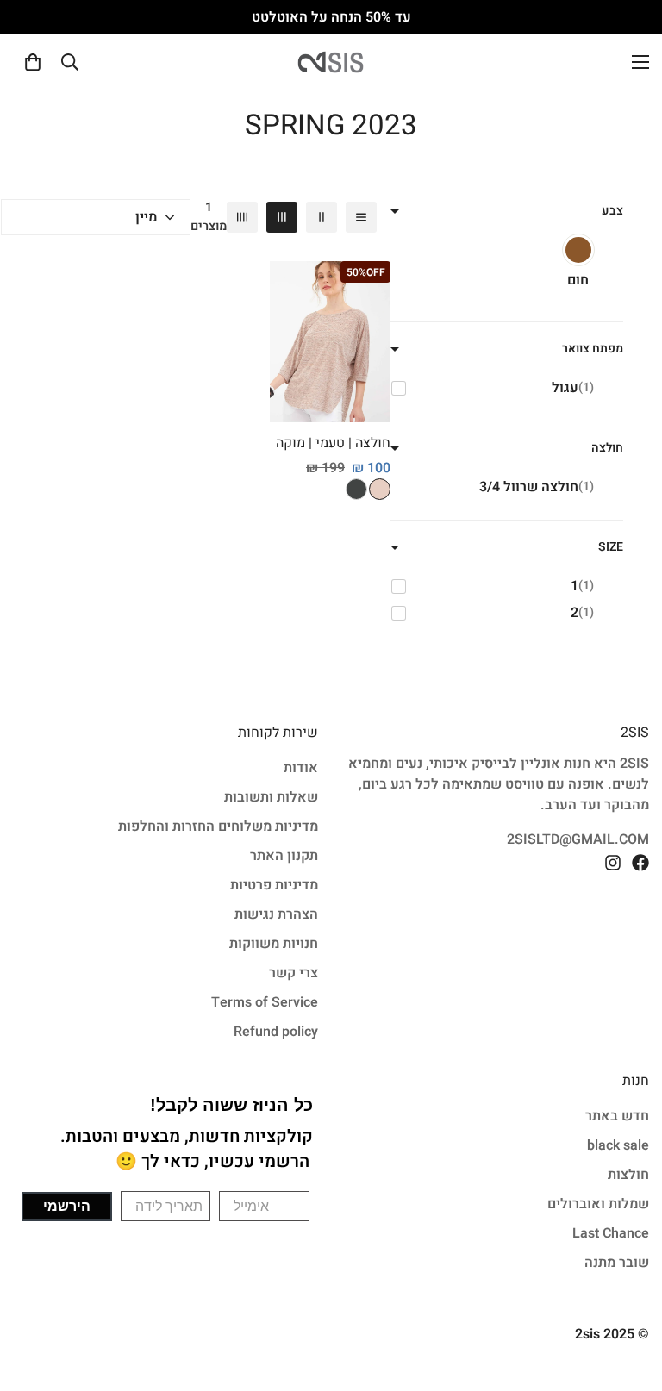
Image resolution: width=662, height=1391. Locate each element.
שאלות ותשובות (271, 797)
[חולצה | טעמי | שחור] (356, 489)
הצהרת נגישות (276, 914)
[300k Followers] (640, 862)
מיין (146, 217)
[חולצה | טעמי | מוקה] (330, 341)
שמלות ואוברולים (598, 1204)
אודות (301, 768)
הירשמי (67, 1206)
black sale (618, 1145)
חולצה (607, 448)
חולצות (628, 1174)
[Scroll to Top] (33, 1297)
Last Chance (610, 1233)
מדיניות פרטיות (274, 885)
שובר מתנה (616, 1262)
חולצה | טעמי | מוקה (333, 443)
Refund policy (276, 1031)
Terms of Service (264, 1002)
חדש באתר (617, 1116)
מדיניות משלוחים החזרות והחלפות (218, 826)
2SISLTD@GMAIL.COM (578, 839)
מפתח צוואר (592, 349)
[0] (33, 62)
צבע (612, 211)
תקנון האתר (284, 855)
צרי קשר (293, 973)
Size (610, 547)
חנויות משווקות (273, 943)
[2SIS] (331, 62)
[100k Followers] (612, 862)
